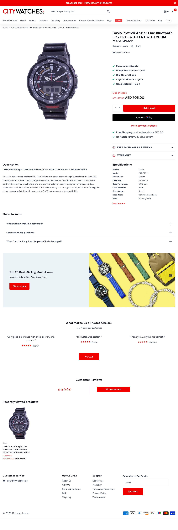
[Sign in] (166, 11)
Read (118, 203)
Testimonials (98, 497)
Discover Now (19, 286)
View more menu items (169, 21)
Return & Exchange (71, 489)
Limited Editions (134, 20)
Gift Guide (150, 20)
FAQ (64, 493)
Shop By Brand (10, 20)
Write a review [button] (113, 389)
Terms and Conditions (103, 489)
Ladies (32, 20)
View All (89, 357)
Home (5, 27)
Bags (109, 20)
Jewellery (55, 20)
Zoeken (108, 11)
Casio (125, 46)
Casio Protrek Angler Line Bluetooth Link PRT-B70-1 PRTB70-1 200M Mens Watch (16, 449)
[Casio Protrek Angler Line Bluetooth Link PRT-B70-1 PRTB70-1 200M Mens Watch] (19, 423)
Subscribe (133, 491)
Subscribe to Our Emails (135, 476)
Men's (23, 20)
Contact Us (98, 480)
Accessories (70, 20)
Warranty (97, 484)
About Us (66, 480)
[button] (120, 105)
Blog (160, 20)
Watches (43, 20)
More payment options (144, 125)
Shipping (66, 497)
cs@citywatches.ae (17, 480)
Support (97, 475)
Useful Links (69, 475)
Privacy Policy (99, 493)
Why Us (66, 484)
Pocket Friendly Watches (91, 20)
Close (175, 3)
